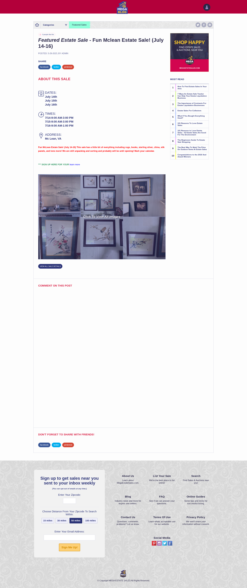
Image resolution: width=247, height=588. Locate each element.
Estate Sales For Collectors (189, 111)
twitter (56, 67)
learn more (75, 164)
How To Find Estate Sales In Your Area (192, 87)
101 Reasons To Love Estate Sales (190, 124)
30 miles (61, 520)
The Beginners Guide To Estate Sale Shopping (191, 141)
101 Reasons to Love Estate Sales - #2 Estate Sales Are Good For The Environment (192, 133)
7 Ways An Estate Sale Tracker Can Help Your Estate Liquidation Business (192, 96)
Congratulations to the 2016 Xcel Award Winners (192, 156)
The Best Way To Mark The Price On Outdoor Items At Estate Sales (192, 148)
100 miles (90, 520)
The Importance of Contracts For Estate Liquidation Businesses (192, 104)
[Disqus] (123, 324)
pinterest (68, 67)
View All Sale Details (50, 266)
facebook (44, 67)
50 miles (75, 520)
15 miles (47, 520)
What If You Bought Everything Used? (191, 117)
